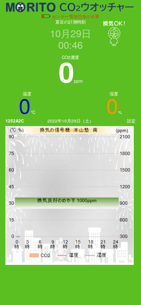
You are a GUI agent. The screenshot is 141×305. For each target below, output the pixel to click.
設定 (131, 121)
